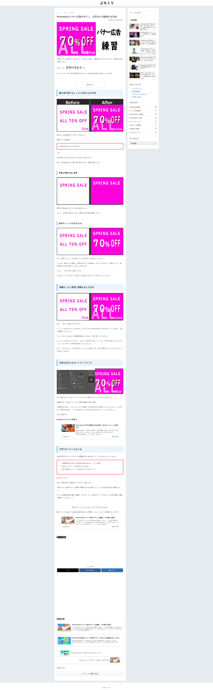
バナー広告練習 (62, 537)
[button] (155, 13)
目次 (88, 84)
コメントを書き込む (90, 674)
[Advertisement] (73, 551)
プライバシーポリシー (139, 94)
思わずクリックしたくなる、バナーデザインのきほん (90, 507)
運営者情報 (136, 91)
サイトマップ (136, 89)
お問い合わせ (136, 97)
